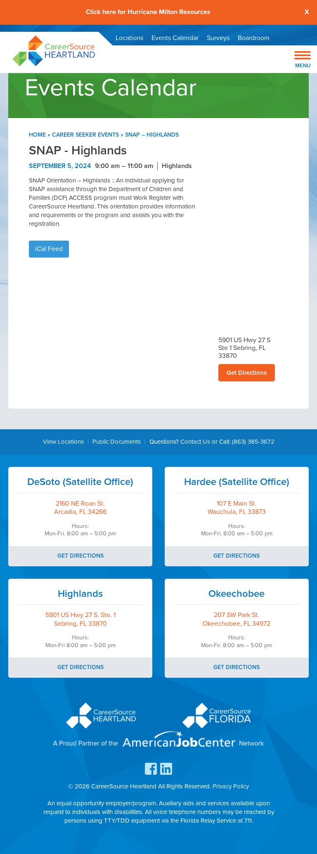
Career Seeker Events (85, 134)
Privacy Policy (231, 786)
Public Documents (116, 441)
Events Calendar (175, 38)
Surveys (218, 38)
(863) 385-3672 (253, 441)
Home (37, 134)
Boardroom (254, 38)
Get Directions (247, 372)
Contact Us (195, 441)
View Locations (63, 441)
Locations (129, 38)
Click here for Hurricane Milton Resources (148, 12)
